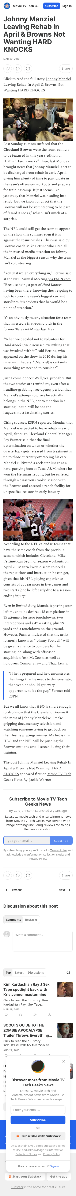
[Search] (68, 972)
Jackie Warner (40, 780)
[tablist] (21, 919)
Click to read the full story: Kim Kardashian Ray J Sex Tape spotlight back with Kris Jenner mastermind (25, 1002)
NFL (14, 228)
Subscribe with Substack (41, 1136)
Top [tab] (8, 972)
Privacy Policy (51, 1154)
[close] (63, 1061)
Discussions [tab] (36, 972)
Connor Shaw (30, 663)
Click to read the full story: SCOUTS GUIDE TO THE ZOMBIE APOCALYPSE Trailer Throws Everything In (26, 1043)
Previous (16, 890)
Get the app (58, 1176)
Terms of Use (58, 850)
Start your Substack (26, 1176)
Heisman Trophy (30, 474)
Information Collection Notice (45, 854)
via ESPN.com (60, 279)
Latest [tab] (19, 972)
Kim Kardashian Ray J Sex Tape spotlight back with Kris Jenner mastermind (26, 989)
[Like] (7, 68)
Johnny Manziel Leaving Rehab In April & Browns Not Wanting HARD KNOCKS (37, 84)
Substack (17, 1187)
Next (61, 890)
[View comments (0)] (18, 68)
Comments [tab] (13, 920)
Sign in (67, 6)
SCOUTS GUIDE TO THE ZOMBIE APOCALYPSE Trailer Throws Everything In (26, 1030)
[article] (38, 999)
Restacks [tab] (31, 920)
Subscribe (51, 6)
